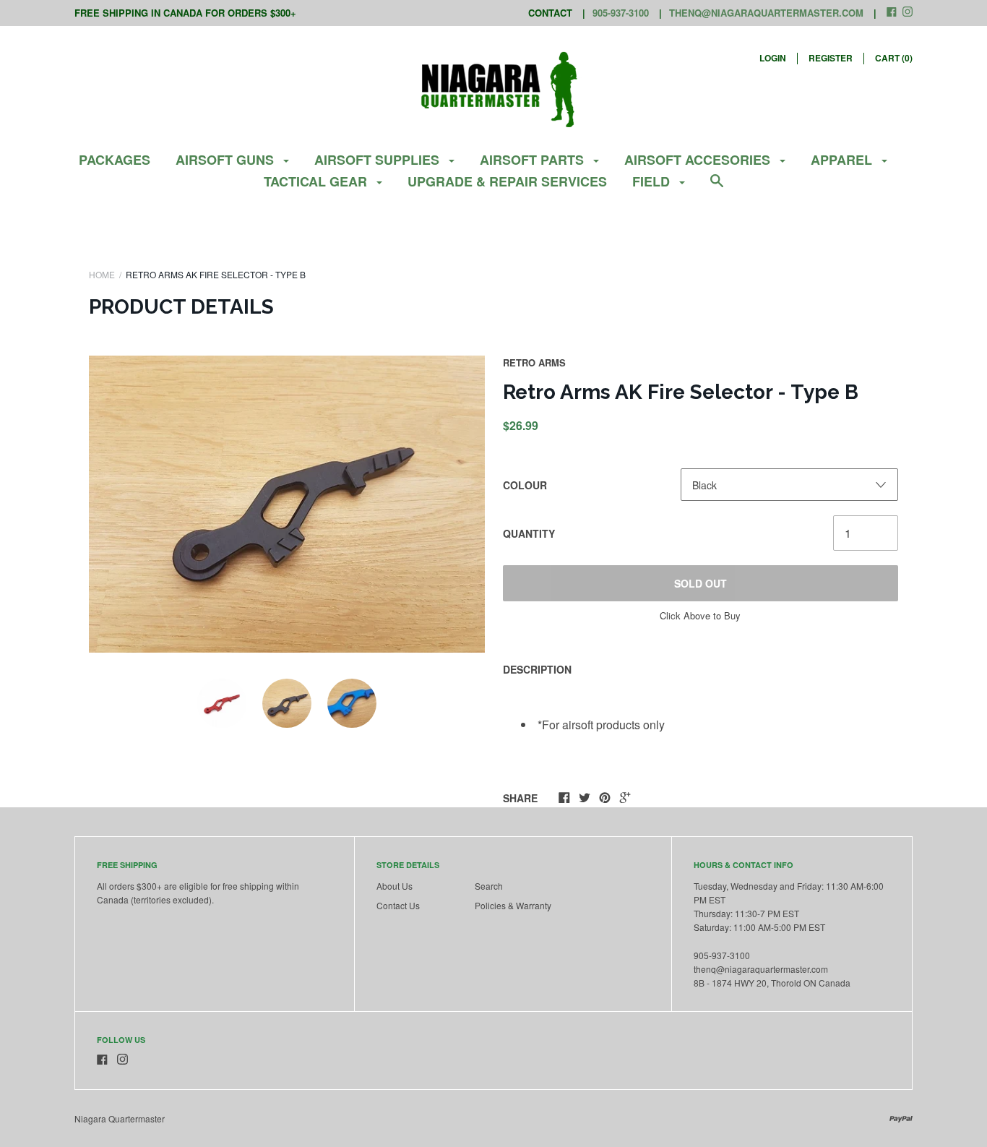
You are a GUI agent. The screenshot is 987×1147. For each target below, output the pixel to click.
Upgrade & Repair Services (507, 181)
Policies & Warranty (513, 905)
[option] (287, 504)
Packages (114, 159)
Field (652, 181)
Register (831, 57)
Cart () (894, 57)
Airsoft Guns (226, 159)
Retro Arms (534, 362)
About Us (394, 886)
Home (102, 274)
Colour (525, 485)
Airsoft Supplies (378, 159)
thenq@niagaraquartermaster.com (766, 13)
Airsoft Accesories (699, 159)
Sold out (700, 583)
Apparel (843, 159)
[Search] (716, 187)
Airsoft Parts (533, 159)
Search (489, 886)
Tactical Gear (317, 181)
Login (772, 57)
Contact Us (398, 905)
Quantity (529, 533)
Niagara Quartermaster (119, 1118)
